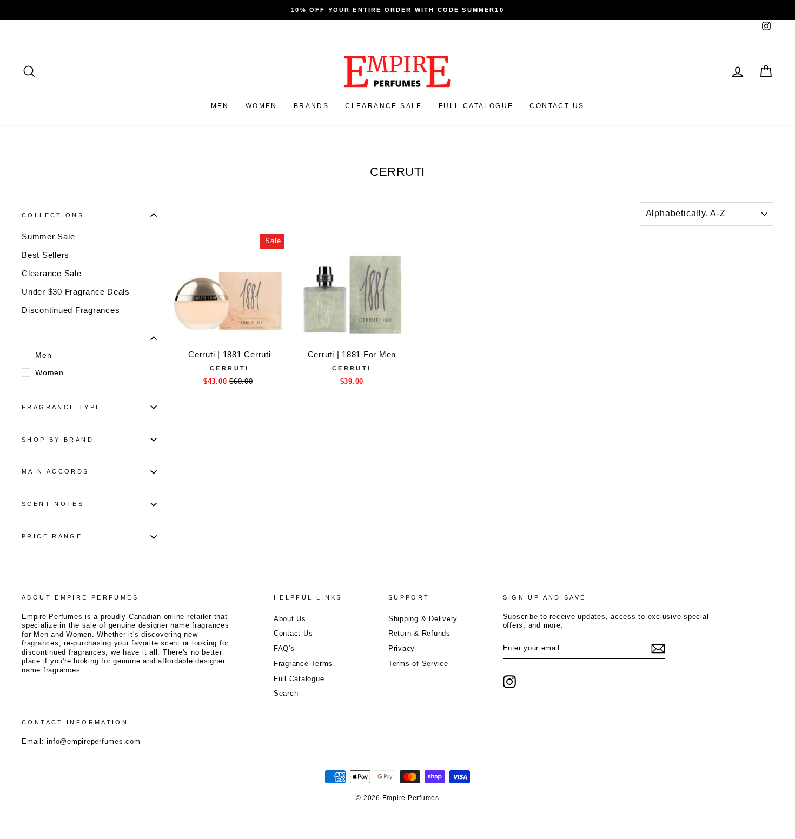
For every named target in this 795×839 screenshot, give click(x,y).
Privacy (401, 648)
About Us (290, 619)
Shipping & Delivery (423, 619)
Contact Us (293, 633)
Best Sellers (45, 254)
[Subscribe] (658, 648)
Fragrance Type (61, 407)
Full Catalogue (299, 679)
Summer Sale (48, 236)
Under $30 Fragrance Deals (76, 291)
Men (220, 106)
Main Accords (55, 471)
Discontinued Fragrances (71, 310)
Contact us (556, 106)
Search (286, 693)
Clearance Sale (383, 106)
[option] (397, 10)
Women (261, 106)
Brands (311, 106)
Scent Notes (53, 504)
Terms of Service (418, 664)
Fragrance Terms (303, 664)
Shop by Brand (58, 439)
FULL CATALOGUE (476, 106)
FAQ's (284, 648)
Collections (53, 215)
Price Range (52, 536)
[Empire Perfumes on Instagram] (509, 681)
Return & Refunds (419, 633)
